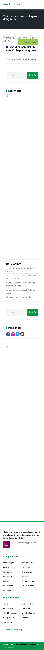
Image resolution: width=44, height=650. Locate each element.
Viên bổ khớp (8, 586)
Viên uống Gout (27, 604)
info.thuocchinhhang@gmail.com (24, 543)
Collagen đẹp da (28, 581)
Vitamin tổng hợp (28, 613)
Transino (6, 604)
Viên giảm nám (8, 577)
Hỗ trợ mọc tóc (9, 609)
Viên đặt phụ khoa (10, 613)
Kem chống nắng (28, 563)
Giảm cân (6, 581)
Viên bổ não (7, 590)
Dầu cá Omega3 (28, 586)
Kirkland (25, 618)
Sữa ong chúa (8, 622)
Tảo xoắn (25, 577)
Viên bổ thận (26, 609)
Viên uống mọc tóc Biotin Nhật (19, 297)
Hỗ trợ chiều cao (9, 618)
